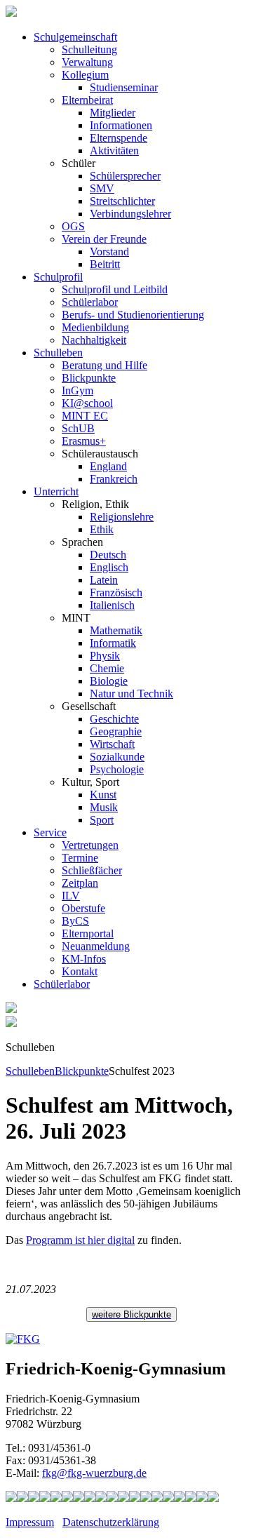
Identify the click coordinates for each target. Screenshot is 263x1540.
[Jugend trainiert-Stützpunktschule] (44, 1498)
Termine (80, 858)
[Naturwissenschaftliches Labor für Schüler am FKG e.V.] (11, 1498)
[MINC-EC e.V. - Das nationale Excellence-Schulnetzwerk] (22, 1498)
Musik (104, 807)
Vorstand (109, 251)
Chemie (107, 668)
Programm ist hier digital (80, 1240)
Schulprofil (58, 277)
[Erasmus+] (168, 1498)
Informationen (121, 125)
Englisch (109, 567)
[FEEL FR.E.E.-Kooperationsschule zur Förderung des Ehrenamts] (179, 1498)
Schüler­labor (62, 984)
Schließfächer (92, 870)
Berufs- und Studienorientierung (133, 315)
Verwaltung (87, 62)
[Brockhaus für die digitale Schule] (134, 1498)
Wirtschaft (112, 744)
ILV (71, 896)
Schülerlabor (90, 302)
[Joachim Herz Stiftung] (157, 1498)
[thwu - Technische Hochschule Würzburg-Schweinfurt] (190, 1498)
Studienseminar (124, 87)
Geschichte (114, 719)
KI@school (87, 403)
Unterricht (56, 491)
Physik (105, 656)
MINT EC (85, 416)
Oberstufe (83, 908)
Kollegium (85, 75)
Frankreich (113, 479)
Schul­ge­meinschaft (75, 37)
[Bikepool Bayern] (56, 1498)
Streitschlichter (122, 201)
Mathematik (116, 630)
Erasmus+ (84, 441)
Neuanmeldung (96, 946)
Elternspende (118, 138)
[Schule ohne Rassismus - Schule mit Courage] (67, 1498)
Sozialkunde (117, 757)
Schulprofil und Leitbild (115, 289)
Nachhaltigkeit (94, 340)
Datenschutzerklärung (110, 1522)
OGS (73, 226)
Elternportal (88, 933)
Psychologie (117, 769)
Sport (102, 820)
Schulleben (58, 353)
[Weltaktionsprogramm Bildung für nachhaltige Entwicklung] (101, 1498)
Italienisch (112, 605)
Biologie (109, 681)
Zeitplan (80, 883)
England (108, 466)
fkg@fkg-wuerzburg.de (94, 1473)
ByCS (75, 921)
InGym (77, 390)
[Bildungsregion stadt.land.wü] (202, 1498)
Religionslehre (122, 517)
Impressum (30, 1522)
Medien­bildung (95, 327)
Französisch (116, 592)
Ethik (102, 529)
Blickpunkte (89, 378)
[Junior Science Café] (112, 1498)
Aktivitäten (114, 150)
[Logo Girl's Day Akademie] (213, 1498)
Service (50, 832)
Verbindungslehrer (130, 214)
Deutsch (108, 555)
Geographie (116, 731)
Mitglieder (112, 113)
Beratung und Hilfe (104, 365)
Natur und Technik (131, 693)
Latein (104, 580)
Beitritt (105, 264)
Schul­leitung (89, 49)
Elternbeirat (87, 100)
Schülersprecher (125, 176)
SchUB (78, 428)
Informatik (113, 643)
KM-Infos (84, 959)
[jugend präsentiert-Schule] (78, 1498)
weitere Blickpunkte (131, 1314)
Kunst (103, 795)
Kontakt (79, 971)
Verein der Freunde (104, 239)
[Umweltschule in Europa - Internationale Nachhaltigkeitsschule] (89, 1498)
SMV (102, 188)
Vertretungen (90, 845)
